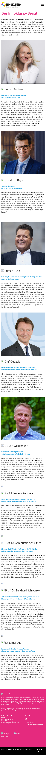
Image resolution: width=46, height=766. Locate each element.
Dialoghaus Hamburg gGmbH (21, 710)
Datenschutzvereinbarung (35, 724)
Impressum (30, 723)
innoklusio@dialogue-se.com (10, 722)
